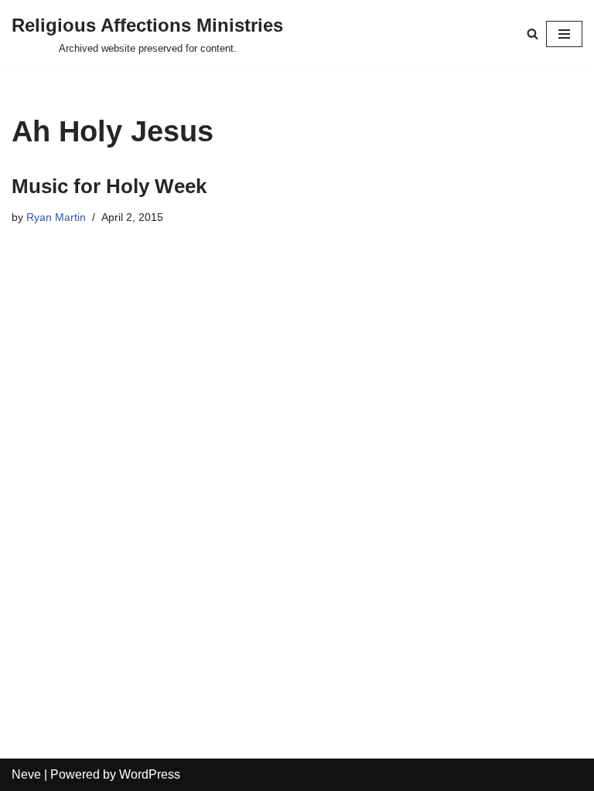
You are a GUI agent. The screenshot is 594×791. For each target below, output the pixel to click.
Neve (26, 774)
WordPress (149, 774)
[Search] (532, 33)
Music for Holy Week (109, 186)
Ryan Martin (56, 217)
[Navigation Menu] (564, 34)
